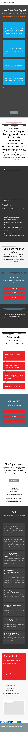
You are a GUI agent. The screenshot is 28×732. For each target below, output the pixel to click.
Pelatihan (8, 729)
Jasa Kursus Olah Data (21, 18)
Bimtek (18, 729)
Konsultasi (13, 729)
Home (3, 729)
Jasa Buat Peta (10, 18)
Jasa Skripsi (13, 16)
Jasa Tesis (19, 16)
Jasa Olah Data (6, 16)
